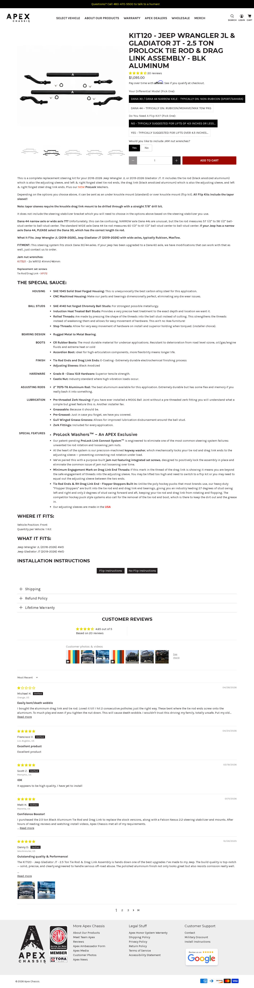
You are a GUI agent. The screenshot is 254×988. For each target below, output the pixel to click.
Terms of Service (140, 950)
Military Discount (196, 937)
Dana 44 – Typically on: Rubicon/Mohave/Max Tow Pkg (171, 108)
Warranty (132, 18)
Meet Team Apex (84, 937)
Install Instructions (197, 941)
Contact (190, 932)
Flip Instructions (110, 570)
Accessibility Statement (145, 955)
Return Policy (138, 946)
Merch (199, 18)
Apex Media (81, 950)
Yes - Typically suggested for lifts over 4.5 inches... (169, 132)
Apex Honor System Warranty (148, 932)
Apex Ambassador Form (89, 946)
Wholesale (181, 18)
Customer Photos (85, 955)
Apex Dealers (156, 18)
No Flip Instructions (142, 570)
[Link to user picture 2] (46, 890)
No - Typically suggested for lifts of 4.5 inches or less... (173, 123)
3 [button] (128, 910)
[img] (26, 688)
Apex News (80, 959)
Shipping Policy (139, 937)
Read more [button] (24, 717)
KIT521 (21, 261)
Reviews (78, 941)
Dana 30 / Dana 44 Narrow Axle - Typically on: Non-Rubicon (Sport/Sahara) (187, 99)
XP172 (43, 273)
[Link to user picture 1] (26, 890)
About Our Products (102, 18)
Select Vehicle (68, 18)
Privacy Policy (138, 941)
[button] (138, 73)
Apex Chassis (31, 981)
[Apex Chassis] (18, 18)
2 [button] (122, 910)
